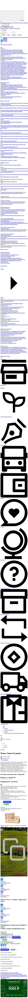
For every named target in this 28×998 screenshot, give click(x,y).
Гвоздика (10, 113)
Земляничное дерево (3, 84)
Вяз (17, 176)
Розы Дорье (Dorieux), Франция (11, 73)
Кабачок (10, 318)
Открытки (17, 353)
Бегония (13, 107)
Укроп (9, 312)
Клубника (6, 324)
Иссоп (22, 229)
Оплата (16, 22)
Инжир (5, 84)
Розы (18, 37)
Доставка (20, 22)
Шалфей (22, 152)
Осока (2, 219)
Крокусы (23, 236)
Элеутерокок (13, 188)
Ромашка (7, 150)
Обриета (11, 146)
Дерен (9, 165)
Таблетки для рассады (5, 307)
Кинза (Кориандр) (19, 312)
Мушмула (20, 86)
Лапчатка (12, 186)
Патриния (8, 132)
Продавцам (7, 22)
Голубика (22, 89)
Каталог (4, 30)
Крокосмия (17, 126)
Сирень (5, 192)
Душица (15, 229)
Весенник (8, 236)
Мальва (2, 130)
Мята (2, 230)
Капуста (17, 299)
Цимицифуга (17, 152)
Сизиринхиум (20, 136)
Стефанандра (20, 193)
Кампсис (19, 215)
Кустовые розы (10, 49)
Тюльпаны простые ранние (7, 241)
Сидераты (14, 343)
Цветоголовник (22, 170)
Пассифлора (14, 215)
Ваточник (19, 110)
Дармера (2, 118)
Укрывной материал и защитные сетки (9, 350)
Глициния (10, 215)
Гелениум (22, 113)
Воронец (17, 111)
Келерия (16, 125)
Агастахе (7, 103)
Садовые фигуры (11, 353)
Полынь (12, 230)
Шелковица (14, 88)
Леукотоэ (16, 186)
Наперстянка (3, 146)
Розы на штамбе (4, 261)
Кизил (16, 84)
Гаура (6, 113)
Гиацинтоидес (13, 236)
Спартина (7, 222)
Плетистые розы (11, 51)
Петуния (13, 133)
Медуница (16, 130)
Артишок (3, 228)
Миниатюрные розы (17, 53)
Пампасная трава (7, 219)
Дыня (4, 318)
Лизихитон (23, 144)
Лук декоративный (4, 144)
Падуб (6, 183)
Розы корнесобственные (15, 58)
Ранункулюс (16, 238)
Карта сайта (24, 976)
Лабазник (3, 141)
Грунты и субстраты (8, 349)
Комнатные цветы (7, 304)
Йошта (10, 84)
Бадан (2, 107)
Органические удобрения (6, 343)
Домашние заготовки (18, 349)
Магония (7, 181)
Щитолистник (9, 154)
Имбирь (25, 229)
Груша (25, 89)
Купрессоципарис (12, 197)
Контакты (19, 976)
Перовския (10, 183)
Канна (10, 125)
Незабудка (15, 148)
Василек (9, 110)
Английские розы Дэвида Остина (8, 61)
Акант (12, 103)
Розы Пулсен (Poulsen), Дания (10, 68)
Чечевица (11, 321)
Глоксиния (20, 116)
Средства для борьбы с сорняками (8, 331)
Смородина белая (13, 96)
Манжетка (6, 130)
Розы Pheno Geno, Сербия (16, 71)
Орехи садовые (8, 87)
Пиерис (14, 183)
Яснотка (16, 157)
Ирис (18, 122)
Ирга (8, 84)
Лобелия (23, 142)
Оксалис (6, 238)
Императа (9, 223)
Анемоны (3, 235)
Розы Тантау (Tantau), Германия (17, 64)
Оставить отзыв (5, 758)
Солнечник (3, 136)
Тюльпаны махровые (20, 243)
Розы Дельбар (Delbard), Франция (14, 70)
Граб (22, 179)
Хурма (19, 87)
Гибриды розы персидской (14, 52)
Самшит (2, 192)
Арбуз (2, 318)
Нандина (15, 181)
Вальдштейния (4, 110)
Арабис (23, 105)
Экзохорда (8, 188)
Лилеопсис (18, 144)
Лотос (11, 144)
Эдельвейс (3, 156)
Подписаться (3, 932)
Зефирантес (7, 123)
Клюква (8, 86)
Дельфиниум (7, 118)
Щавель (6, 312)
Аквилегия (16, 103)
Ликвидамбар (21, 186)
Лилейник (8, 142)
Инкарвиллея (14, 122)
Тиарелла (3, 138)
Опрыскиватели (18, 348)
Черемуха (6, 88)
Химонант (11, 170)
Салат (2, 311)
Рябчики (21, 238)
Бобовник (23, 174)
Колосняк (17, 223)
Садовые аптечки (7, 340)
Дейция (2, 165)
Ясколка (20, 157)
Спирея (15, 193)
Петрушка (13, 312)
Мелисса (5, 230)
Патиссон (14, 318)
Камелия (8, 168)
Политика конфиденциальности (13, 975)
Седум (11, 136)
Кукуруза (15, 321)
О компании (3, 22)
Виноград (12, 89)
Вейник (5, 223)
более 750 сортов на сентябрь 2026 (8, 875)
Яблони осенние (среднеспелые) (14, 93)
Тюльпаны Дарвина (10, 243)
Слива (16, 87)
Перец (10, 299)
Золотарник (7, 120)
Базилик (5, 311)
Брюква (9, 301)
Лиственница (19, 197)
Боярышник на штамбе (9, 259)
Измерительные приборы (17, 352)
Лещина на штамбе (5, 258)
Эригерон (15, 156)
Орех (18, 321)
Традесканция (8, 138)
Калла (2, 125)
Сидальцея (15, 136)
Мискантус (3, 224)
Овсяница (12, 224)
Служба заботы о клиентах (11, 976)
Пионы (20, 37)
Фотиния (7, 170)
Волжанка (13, 111)
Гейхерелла (17, 113)
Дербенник (12, 118)
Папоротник (3, 132)
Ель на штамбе (4, 254)
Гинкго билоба (17, 179)
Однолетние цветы (5, 303)
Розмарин (20, 230)
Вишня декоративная (12, 176)
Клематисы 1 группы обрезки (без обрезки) (10, 201)
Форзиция (3, 170)
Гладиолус (15, 116)
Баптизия (5, 107)
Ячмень (23, 157)
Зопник (2, 122)
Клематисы (24, 37)
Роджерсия (3, 150)
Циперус (4, 154)
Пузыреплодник (24, 183)
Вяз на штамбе (17, 259)
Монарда (9, 230)
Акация (7, 162)
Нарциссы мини (17, 245)
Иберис (5, 122)
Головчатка (24, 116)
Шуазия (11, 172)
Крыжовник (12, 86)
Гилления (6, 116)
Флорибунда (17, 49)
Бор (26, 107)
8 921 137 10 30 (5, 25)
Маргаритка (11, 130)
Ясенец (12, 157)
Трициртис (13, 138)
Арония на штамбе (13, 258)
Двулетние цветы (13, 303)
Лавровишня (7, 186)
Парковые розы (4, 49)
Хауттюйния (3, 152)
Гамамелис (3, 179)
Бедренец (17, 107)
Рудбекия (11, 150)
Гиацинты (18, 236)
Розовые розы (4, 77)
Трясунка (16, 222)
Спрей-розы (10, 53)
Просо (17, 219)
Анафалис (7, 105)
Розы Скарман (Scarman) (18, 74)
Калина (13, 84)
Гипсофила (10, 116)
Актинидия (3, 89)
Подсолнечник (20, 133)
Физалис (25, 138)
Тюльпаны (6, 37)
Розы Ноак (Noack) (9, 74)
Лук (24, 312)
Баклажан (21, 299)
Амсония (5, 104)
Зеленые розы (6, 78)
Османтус (3, 183)
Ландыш (11, 141)
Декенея (6, 165)
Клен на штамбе (7, 260)
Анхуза (20, 105)
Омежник (19, 148)
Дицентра (17, 118)
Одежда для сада (8, 352)
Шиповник (7, 172)
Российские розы (4, 57)
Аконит (20, 103)
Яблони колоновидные (6, 91)
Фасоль (7, 321)
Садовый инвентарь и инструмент (8, 347)
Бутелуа (2, 223)
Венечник (23, 110)
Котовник (6, 126)
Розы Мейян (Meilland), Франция (12, 66)
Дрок (11, 165)
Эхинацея (6, 157)
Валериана (10, 229)
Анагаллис (16, 105)
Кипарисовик (5, 197)
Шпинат (8, 311)
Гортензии (10, 37)
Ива (18, 165)
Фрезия (24, 238)
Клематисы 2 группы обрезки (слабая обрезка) (13, 202)
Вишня (15, 89)
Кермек (20, 125)
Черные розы (5, 79)
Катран (13, 125)
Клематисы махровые (13, 213)
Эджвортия (3, 188)
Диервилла (15, 165)
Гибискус (7, 179)
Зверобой (19, 229)
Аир (10, 103)
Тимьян (23, 230)
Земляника (10, 324)
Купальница (22, 126)
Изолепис (9, 122)
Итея (20, 165)
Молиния (8, 224)
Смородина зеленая (8, 97)
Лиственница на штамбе (9, 255)
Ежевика (19, 324)
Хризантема (11, 152)
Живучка (3, 120)
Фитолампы (9, 309)
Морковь (13, 299)
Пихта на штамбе (11, 254)
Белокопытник (22, 107)
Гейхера (13, 113)
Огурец (7, 299)
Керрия (17, 168)
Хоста (7, 152)
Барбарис (7, 174)
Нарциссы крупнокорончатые (7, 245)
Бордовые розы (12, 78)
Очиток (8, 146)
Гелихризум (3, 115)
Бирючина (19, 174)
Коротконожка (22, 223)
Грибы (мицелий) (4, 323)
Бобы (4, 321)
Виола (9, 111)
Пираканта (18, 183)
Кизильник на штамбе (16, 260)
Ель (1, 197)
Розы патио (5, 52)
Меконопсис (21, 130)
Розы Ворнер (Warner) (17, 72)
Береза (15, 174)
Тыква (7, 318)
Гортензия (12, 179)
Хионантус (16, 170)
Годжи (18, 89)
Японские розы (6, 58)
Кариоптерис (13, 168)
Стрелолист (11, 222)
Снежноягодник (10, 193)
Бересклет (11, 174)
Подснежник (11, 238)
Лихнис (19, 142)
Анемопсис (11, 105)
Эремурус (11, 156)
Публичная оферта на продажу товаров (9, 972)
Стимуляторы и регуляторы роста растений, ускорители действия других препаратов (13, 338)
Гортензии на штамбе (5, 263)
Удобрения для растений (6, 337)
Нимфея (11, 148)
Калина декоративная (4, 168)
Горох (2, 321)
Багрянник (3, 174)
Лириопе (15, 142)
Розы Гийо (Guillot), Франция (15, 67)
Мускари (2, 238)
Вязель (20, 111)
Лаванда (2, 186)
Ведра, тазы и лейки (10, 348)
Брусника (8, 89)
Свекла (5, 301)
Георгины (8, 115)
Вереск (5, 176)
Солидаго (8, 136)
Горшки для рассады (14, 307)
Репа (12, 301)
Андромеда (3, 162)
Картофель (25, 299)
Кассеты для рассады (9, 308)
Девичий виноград (3, 215)
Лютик (14, 144)
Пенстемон (8, 133)
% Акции (2, 37)
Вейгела (2, 176)
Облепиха (3, 87)
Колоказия (5, 128)
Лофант (26, 142)
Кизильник (21, 168)
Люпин (8, 144)
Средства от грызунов (9, 334)
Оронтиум (23, 148)
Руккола (12, 311)
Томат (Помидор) (3, 299)
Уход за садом (14, 340)
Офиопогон (6, 148)
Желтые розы (16, 77)
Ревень (16, 230)
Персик (13, 87)
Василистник (14, 110)
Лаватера (7, 141)
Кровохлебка (12, 126)
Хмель (22, 215)
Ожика (16, 224)
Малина (16, 86)
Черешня (10, 88)
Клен (25, 168)
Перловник (13, 219)
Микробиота (25, 197)
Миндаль (11, 181)
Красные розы (10, 77)
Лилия (11, 142)
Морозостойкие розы (13, 57)
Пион (16, 133)
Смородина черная (5, 96)
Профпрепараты (15, 337)
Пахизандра (13, 132)
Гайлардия (3, 113)
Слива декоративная (16, 192)
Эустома (2, 157)
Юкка (10, 157)
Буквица (6, 229)
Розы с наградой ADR (8, 59)
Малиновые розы (19, 78)
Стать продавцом (13, 973)
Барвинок (9, 107)
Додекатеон (22, 118)
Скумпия (9, 192)
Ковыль (13, 223)
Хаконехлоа (21, 222)
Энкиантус (18, 188)
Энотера (7, 156)
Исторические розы (7, 54)
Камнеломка (6, 125)
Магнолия (3, 181)
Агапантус (3, 103)
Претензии (7, 973)
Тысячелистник (19, 138)
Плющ (6, 215)
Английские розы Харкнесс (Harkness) (11, 62)
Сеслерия (3, 222)
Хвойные (15, 37)
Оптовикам (12, 22)
